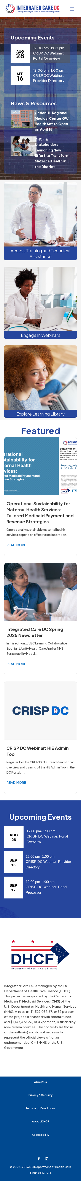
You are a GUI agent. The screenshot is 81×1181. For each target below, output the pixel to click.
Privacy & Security (41, 1095)
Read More (16, 545)
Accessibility (40, 1134)
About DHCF (40, 1121)
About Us (40, 1082)
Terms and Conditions (40, 1108)
